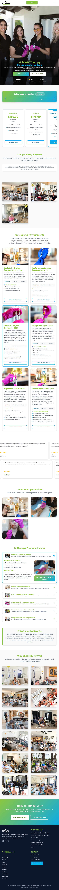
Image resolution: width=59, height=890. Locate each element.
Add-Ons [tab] (15, 281)
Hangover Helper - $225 (37, 842)
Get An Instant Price (38, 74)
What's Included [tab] (8, 281)
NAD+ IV (33, 847)
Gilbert (4, 860)
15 (53, 99)
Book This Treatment (15, 300)
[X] (8, 841)
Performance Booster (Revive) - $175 (40, 835)
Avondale (4, 878)
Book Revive (35, 142)
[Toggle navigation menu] (55, 2)
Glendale (4, 869)
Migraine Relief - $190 (36, 840)
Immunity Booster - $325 (37, 845)
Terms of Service (34, 887)
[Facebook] (3, 841)
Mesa (3, 862)
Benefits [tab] (23, 281)
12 (41, 99)
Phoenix (4, 855)
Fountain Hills (5, 874)
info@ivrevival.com (35, 857)
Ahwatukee (5, 876)
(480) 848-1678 (35, 855)
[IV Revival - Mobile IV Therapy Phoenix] (6, 3)
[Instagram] (5, 841)
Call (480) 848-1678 (39, 817)
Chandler (4, 864)
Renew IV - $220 (35, 837)
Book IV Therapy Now (21, 74)
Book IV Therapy (32, 3)
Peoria (3, 871)
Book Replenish (13, 142)
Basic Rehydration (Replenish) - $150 (40, 833)
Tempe (4, 867)
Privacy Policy (24, 887)
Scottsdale (5, 857)
